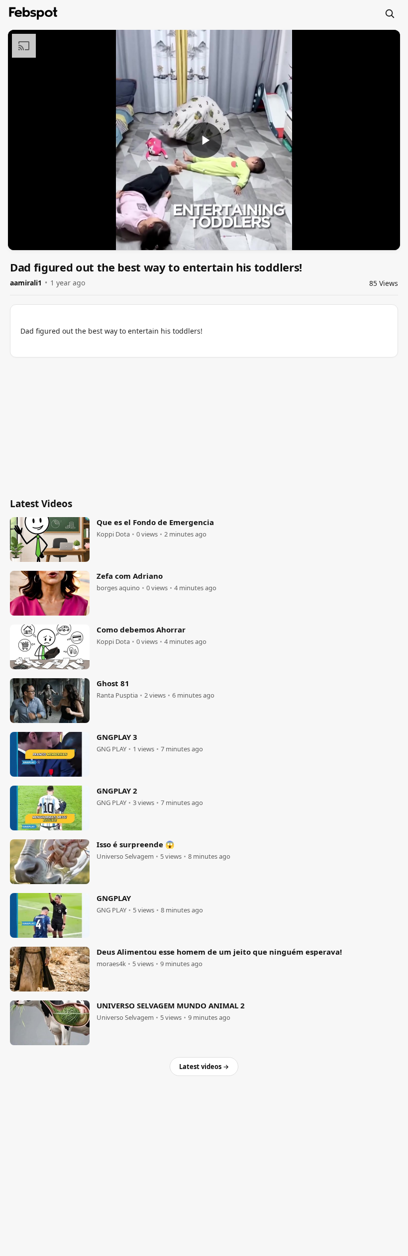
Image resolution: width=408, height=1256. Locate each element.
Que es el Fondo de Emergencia (155, 522)
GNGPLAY (114, 898)
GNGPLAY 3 (117, 737)
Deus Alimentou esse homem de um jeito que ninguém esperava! (219, 952)
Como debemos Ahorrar (141, 629)
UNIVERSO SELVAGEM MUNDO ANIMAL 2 (171, 1005)
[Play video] (204, 140)
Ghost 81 (113, 683)
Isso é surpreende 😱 (136, 844)
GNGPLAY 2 (117, 791)
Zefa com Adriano (130, 576)
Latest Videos (41, 503)
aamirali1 (26, 282)
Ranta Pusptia (117, 695)
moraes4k (111, 964)
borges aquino (118, 588)
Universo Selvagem (125, 856)
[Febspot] (33, 13)
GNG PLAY (111, 749)
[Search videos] (389, 13)
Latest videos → (204, 1066)
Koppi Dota (113, 534)
